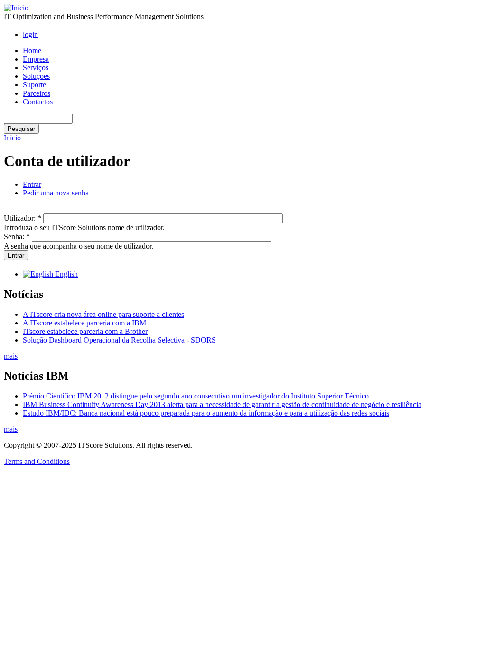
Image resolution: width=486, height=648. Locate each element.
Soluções (36, 76)
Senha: (17, 236)
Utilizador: (22, 218)
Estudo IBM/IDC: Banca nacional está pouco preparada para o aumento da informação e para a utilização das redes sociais (206, 413)
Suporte (34, 85)
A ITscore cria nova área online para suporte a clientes (103, 314)
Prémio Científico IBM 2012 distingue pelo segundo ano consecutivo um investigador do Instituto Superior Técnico (196, 396)
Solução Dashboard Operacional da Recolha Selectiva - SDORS (119, 340)
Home (32, 50)
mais (11, 356)
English (65, 274)
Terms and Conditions (37, 461)
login (30, 34)
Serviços (35, 68)
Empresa (36, 59)
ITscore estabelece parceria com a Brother (85, 331)
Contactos (38, 102)
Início (12, 138)
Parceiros (36, 93)
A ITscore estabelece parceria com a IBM (84, 323)
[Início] (16, 8)
